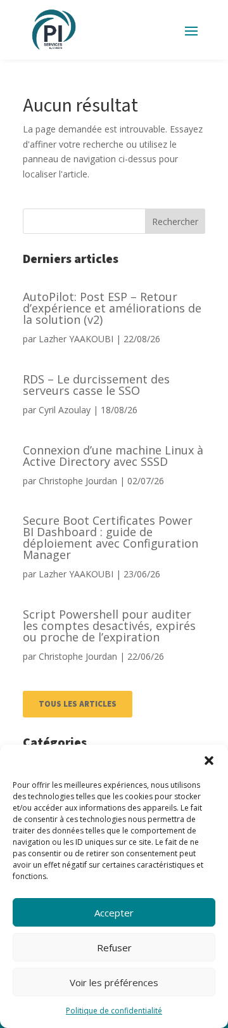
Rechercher (175, 221)
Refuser (114, 947)
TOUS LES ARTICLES (78, 704)
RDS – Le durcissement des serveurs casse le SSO (96, 384)
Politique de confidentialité (114, 1010)
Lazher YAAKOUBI (76, 339)
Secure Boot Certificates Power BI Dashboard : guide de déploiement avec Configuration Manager (110, 537)
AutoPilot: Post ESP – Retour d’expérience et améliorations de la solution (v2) (112, 308)
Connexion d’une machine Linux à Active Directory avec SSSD (113, 455)
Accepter (114, 912)
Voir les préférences (114, 982)
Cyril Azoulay (65, 410)
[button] (209, 760)
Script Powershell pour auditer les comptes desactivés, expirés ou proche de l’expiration (109, 626)
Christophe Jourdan (78, 481)
